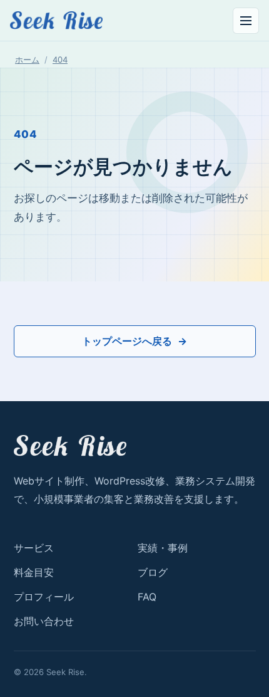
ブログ (153, 572)
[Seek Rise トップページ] (56, 20)
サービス (34, 548)
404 (60, 60)
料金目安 (34, 572)
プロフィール (44, 596)
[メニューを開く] (246, 21)
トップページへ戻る (127, 341)
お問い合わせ (44, 621)
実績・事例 (163, 548)
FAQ (147, 596)
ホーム (27, 60)
